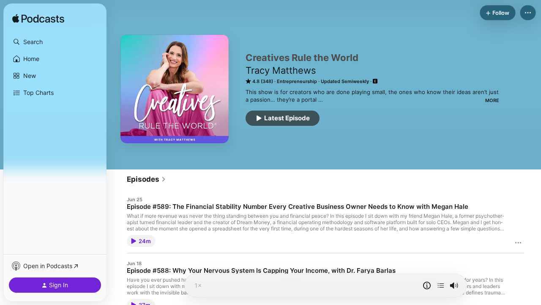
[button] (55, 42)
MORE (492, 100)
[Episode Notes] (427, 285)
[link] (146, 179)
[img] (38, 19)
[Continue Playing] (441, 285)
